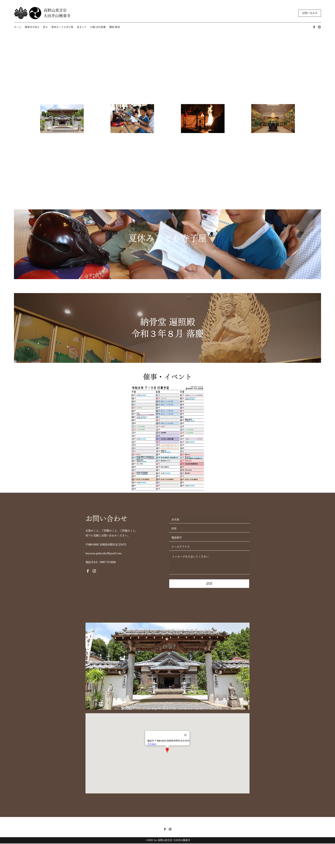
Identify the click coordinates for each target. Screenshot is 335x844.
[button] (32, 27)
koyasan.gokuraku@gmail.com (103, 553)
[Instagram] (319, 27)
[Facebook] (314, 27)
